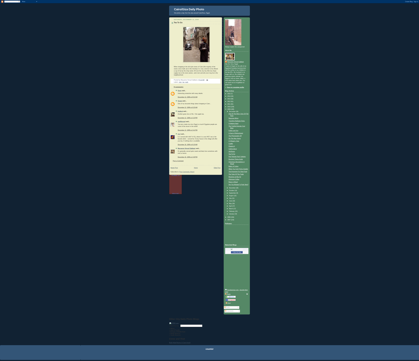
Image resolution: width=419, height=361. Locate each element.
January (231, 214)
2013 (229, 99)
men (180, 82)
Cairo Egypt (186, 343)
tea (183, 82)
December (232, 111)
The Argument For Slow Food (238, 171)
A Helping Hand (233, 123)
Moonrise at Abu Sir (235, 177)
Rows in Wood (233, 182)
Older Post (217, 168)
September (232, 193)
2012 (229, 101)
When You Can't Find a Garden (238, 169)
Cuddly (231, 143)
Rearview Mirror (233, 118)
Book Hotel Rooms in (176, 343)
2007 (229, 220)
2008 (229, 217)
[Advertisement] (209, 355)
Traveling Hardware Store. (237, 121)
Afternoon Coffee (234, 179)
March (231, 208)
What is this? (175, 193)
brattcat (180, 111)
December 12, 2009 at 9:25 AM (187, 107)
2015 (229, 94)
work (186, 82)
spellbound (181, 121)
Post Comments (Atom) (186, 172)
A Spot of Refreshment (236, 133)
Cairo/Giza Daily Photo (189, 9)
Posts (228, 307)
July (230, 198)
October (231, 190)
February (232, 211)
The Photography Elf (235, 136)
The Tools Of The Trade (236, 174)
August (231, 195)
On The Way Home (235, 138)
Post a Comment (178, 161)
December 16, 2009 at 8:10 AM (187, 144)
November (232, 188)
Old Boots (232, 151)
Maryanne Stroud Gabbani (186, 148)
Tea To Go (178, 23)
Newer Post (174, 168)
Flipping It (232, 146)
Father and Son (233, 130)
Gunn (179, 90)
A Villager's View (234, 141)
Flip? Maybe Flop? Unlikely (237, 156)
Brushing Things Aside (236, 159)
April (230, 206)
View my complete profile (235, 87)
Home (196, 168)
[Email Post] (206, 80)
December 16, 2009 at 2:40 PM (187, 157)
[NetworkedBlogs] (237, 249)
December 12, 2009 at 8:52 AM (187, 97)
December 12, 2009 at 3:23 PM (187, 118)
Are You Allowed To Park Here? (238, 184)
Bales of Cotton (233, 166)
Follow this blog (237, 252)
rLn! (179, 134)
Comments (230, 311)
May (230, 203)
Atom (229, 303)
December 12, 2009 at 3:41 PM (187, 130)
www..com (175, 175)
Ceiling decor (233, 149)
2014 (229, 96)
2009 (229, 109)
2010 (229, 107)
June (231, 201)
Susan (180, 101)
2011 (229, 104)
